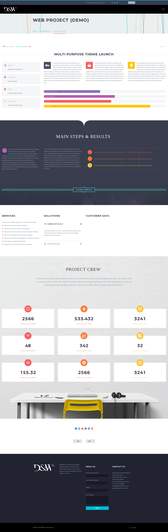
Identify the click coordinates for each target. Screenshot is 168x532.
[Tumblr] (86, 429)
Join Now (131, 2)
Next (90, 441)
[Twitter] (79, 429)
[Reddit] (92, 429)
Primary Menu (163, 9)
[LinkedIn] (115, 2)
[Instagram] (117, 2)
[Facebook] (112, 2)
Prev (78, 441)
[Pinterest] (82, 429)
